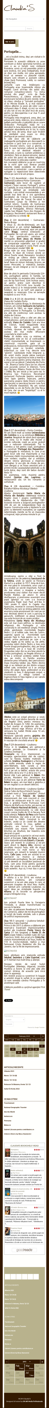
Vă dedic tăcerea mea (19, 1207)
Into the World (9, 1112)
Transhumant (9, 1103)
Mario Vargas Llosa (19, 1210)
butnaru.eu (8, 1116)
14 (36, 1049)
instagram (13, 1276)
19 (24, 1052)
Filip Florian (16, 1173)
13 (30, 1049)
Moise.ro (7, 1125)
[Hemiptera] (7, 1156)
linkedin (24, 1276)
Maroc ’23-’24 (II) (10, 1076)
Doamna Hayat (16, 1228)
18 (19, 1052)
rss (30, 1276)
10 (13, 1049)
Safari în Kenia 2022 (12, 1089)
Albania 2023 (9, 1071)
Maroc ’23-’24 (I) (10, 1080)
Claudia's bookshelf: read (24, 1145)
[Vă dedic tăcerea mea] (7, 1214)
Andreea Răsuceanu (19, 1152)
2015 (24, 1361)
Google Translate (40, 1027)
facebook (7, 1276)
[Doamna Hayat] (7, 1235)
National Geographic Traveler (15, 1107)
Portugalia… (12, 51)
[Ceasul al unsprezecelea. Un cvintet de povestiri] (7, 1196)
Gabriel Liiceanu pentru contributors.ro (19, 1130)
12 (24, 1049)
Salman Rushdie (18, 1194)
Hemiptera (15, 1150)
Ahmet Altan (16, 1230)
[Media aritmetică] (7, 1177)
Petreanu (7, 1121)
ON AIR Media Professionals (33, 1401)
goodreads (19, 1276)
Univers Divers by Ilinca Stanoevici (17, 1134)
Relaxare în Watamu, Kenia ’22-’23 (17, 1084)
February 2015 (24, 1036)
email (36, 1276)
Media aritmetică (17, 1170)
